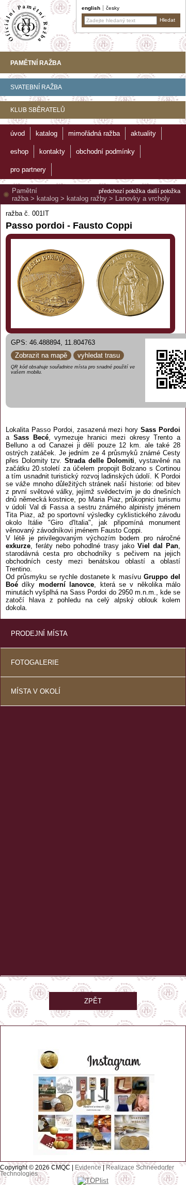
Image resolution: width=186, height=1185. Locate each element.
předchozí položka (122, 191)
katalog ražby (87, 198)
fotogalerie (35, 662)
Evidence (88, 1167)
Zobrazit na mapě (41, 355)
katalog (47, 198)
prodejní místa (39, 633)
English (91, 8)
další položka (163, 191)
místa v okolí (35, 691)
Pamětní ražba (24, 194)
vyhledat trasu (99, 355)
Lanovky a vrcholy (142, 198)
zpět (93, 1001)
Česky (112, 8)
